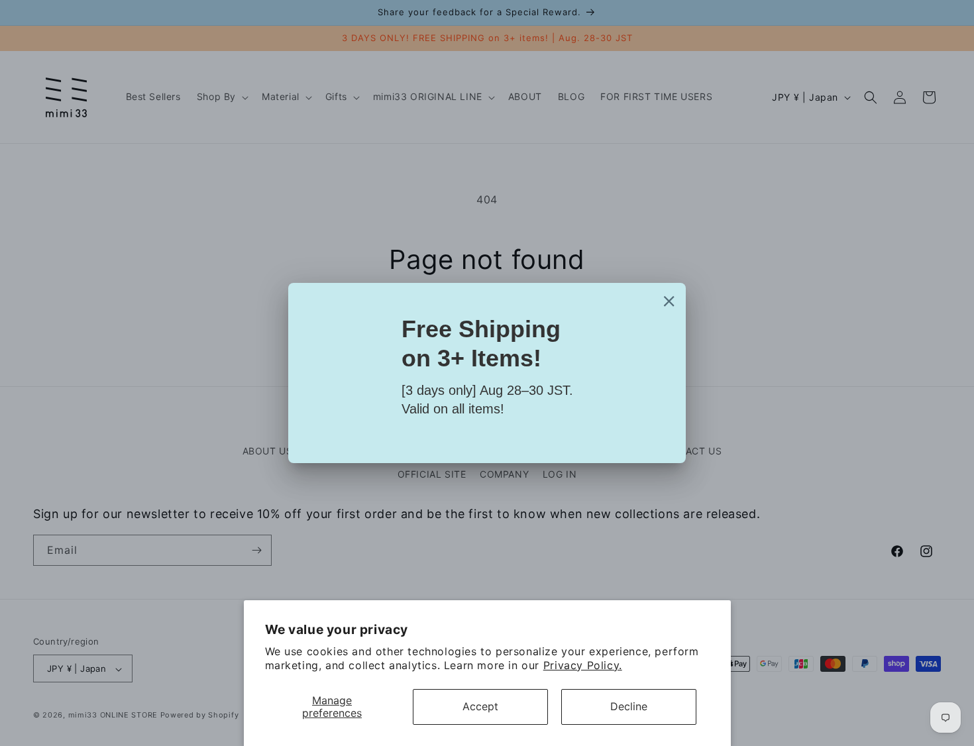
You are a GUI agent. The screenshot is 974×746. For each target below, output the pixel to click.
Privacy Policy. (582, 665)
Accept (480, 706)
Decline (628, 706)
